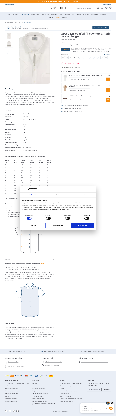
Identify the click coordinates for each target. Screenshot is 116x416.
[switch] (48, 218)
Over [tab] (83, 194)
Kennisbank (35, 383)
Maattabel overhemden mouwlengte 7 (44, 404)
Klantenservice (107, 4)
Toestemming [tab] (32, 194)
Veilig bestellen (9, 386)
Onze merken (36, 386)
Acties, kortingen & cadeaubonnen (71, 383)
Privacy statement (38, 398)
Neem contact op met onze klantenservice (94, 362)
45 (86, 58)
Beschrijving (9, 89)
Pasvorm (7, 259)
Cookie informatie (38, 396)
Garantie (8, 396)
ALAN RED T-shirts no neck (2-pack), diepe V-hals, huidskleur (84, 85)
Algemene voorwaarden (40, 393)
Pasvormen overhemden (16, 366)
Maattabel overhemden (39, 401)
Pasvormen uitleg (13, 362)
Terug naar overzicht (12, 22)
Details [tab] (58, 194)
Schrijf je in (106, 389)
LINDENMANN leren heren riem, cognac (81, 96)
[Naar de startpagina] (58, 8)
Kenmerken (8, 110)
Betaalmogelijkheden (11, 388)
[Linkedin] (14, 411)
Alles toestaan (82, 225)
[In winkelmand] (108, 79)
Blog (33, 391)
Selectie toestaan (58, 225)
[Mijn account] (101, 8)
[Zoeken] (98, 8)
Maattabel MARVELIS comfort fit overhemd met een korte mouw (25, 156)
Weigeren (33, 225)
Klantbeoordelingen (11, 398)
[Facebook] (6, 411)
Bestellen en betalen (11, 380)
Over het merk (9, 323)
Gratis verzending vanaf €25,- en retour (17, 383)
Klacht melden (64, 393)
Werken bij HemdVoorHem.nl (68, 391)
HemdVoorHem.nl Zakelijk (67, 401)
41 (71, 58)
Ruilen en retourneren (11, 393)
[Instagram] (17, 411)
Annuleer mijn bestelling (52, 365)
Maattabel (107, 54)
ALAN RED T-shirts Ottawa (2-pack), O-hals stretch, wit (85, 75)
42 (74, 58)
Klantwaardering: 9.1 (10, 4)
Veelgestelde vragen (66, 386)
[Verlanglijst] (105, 8)
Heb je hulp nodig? (86, 358)
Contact (62, 380)
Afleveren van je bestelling (13, 391)
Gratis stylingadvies (65, 396)
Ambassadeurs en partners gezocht (71, 398)
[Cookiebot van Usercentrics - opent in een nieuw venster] (29, 189)
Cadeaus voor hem (11, 401)
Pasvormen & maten (13, 358)
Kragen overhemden (38, 388)
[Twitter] (10, 411)
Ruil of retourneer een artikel (53, 362)
